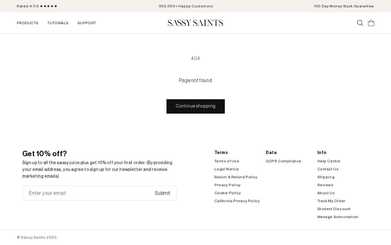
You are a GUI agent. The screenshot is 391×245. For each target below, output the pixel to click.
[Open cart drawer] (371, 23)
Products (27, 23)
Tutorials (57, 23)
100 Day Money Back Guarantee (344, 6)
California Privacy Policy (237, 201)
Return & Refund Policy (236, 177)
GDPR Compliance (283, 161)
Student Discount (334, 209)
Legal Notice (226, 169)
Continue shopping (196, 106)
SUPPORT (87, 23)
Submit (162, 193)
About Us (326, 193)
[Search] (360, 23)
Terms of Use (226, 161)
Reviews (325, 185)
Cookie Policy (227, 193)
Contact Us (328, 169)
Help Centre (329, 161)
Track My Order (331, 201)
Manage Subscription (337, 217)
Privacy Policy (227, 185)
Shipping (326, 177)
